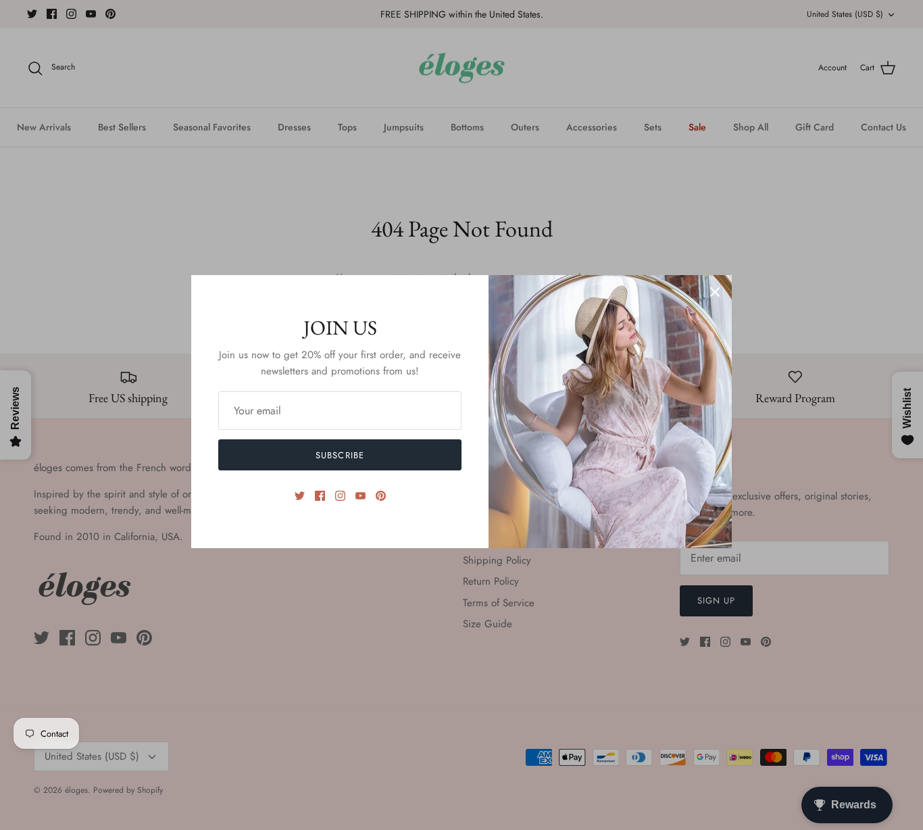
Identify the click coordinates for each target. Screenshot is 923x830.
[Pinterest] (381, 496)
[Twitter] (300, 496)
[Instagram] (340, 496)
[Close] (715, 292)
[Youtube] (360, 496)
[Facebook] (320, 496)
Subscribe (340, 455)
